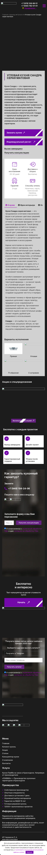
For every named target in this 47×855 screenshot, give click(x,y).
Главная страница (9, 15)
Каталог (20, 15)
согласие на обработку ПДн (26, 531)
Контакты (6, 763)
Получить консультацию (16, 153)
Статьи (5, 753)
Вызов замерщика (13, 149)
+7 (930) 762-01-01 (29, 6)
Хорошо (29, 852)
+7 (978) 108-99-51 (29, 3)
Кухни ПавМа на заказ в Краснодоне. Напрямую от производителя (23, 774)
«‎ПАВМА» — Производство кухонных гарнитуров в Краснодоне (18, 779)
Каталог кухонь (9, 747)
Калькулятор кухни (10, 757)
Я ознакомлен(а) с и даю (23, 529)
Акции (5, 750)
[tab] (10, 205)
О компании (7, 760)
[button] (23, 421)
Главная (5, 743)
